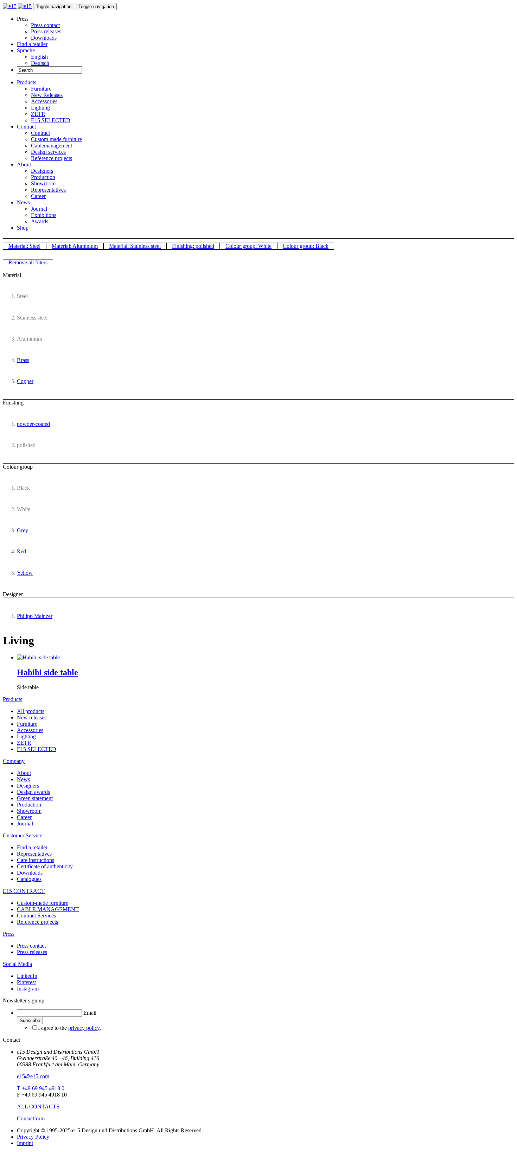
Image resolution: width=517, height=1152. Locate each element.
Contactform (31, 1118)
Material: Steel (24, 246)
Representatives (48, 190)
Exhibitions (43, 215)
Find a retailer (32, 44)
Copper (25, 381)
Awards (39, 221)
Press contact (45, 25)
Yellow (25, 573)
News (23, 202)
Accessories (44, 101)
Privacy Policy (33, 1137)
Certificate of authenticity (45, 866)
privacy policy (84, 1028)
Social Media (17, 964)
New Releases (47, 95)
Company (14, 761)
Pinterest (26, 982)
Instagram (28, 989)
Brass (23, 360)
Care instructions (35, 860)
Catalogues (29, 879)
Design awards (33, 792)
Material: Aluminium (75, 246)
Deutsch (40, 63)
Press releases (46, 31)
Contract (26, 127)
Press (8, 934)
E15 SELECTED (50, 120)
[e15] (10, 6)
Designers (42, 171)
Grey (22, 530)
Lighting (40, 108)
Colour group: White (248, 246)
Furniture (41, 89)
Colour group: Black (305, 246)
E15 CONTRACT (24, 891)
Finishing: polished (193, 246)
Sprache (26, 50)
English (39, 57)
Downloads (44, 38)
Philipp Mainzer (34, 616)
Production (43, 177)
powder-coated (33, 424)
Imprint (25, 1143)
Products (26, 82)
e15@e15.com (33, 1076)
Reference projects (51, 158)
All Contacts (38, 1107)
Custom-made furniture (42, 903)
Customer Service (22, 835)
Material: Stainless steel (135, 246)
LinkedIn (27, 976)
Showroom (43, 183)
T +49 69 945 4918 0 (40, 1088)
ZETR (38, 114)
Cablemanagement (51, 146)
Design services (48, 152)
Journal (39, 209)
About (24, 164)
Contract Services (36, 916)
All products (30, 711)
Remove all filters (27, 262)
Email (89, 1013)
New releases (31, 717)
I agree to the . (69, 1028)
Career (38, 196)
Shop (22, 228)
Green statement (35, 798)
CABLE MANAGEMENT (48, 909)
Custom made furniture (56, 139)
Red (21, 551)
